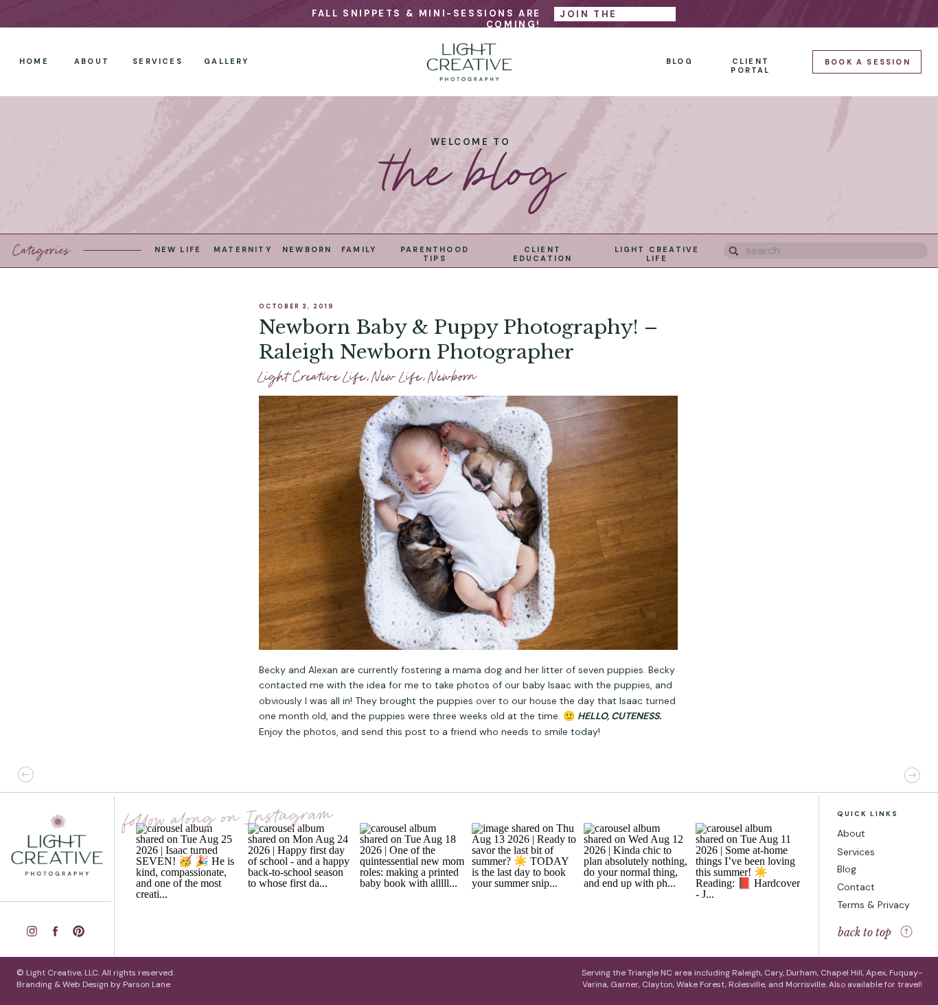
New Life (397, 376)
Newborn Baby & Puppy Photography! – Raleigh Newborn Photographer (458, 339)
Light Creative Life (312, 376)
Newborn (453, 376)
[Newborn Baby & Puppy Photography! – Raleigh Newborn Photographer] (468, 523)
